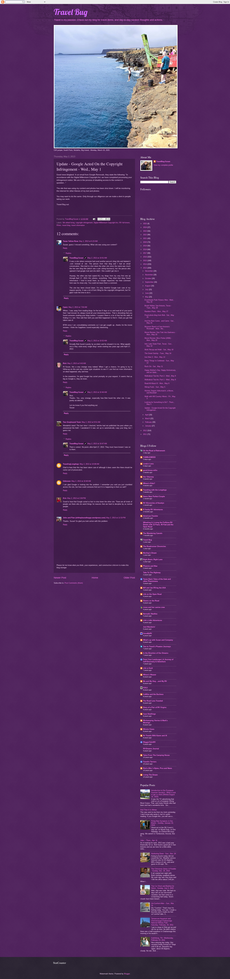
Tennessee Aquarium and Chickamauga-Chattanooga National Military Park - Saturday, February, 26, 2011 (162, 922)
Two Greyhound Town (72, 422)
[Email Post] (94, 219)
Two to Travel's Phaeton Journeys (157, 647)
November (149, 275)
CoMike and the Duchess (153, 694)
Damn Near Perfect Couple (154, 496)
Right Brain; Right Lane (152, 559)
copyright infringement (84, 223)
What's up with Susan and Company (158, 640)
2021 (145, 238)
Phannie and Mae (150, 566)
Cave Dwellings (149, 714)
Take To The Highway (152, 573)
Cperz (65, 307)
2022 (145, 235)
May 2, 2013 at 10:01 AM (97, 258)
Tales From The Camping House (156, 755)
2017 (145, 253)
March (147, 418)
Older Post (129, 577)
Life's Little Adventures (152, 620)
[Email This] (98, 219)
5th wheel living (69, 223)
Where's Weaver (149, 675)
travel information (78, 225)
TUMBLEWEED (149, 457)
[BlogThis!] (101, 219)
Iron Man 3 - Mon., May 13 (155, 357)
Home (95, 577)
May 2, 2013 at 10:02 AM (97, 341)
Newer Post (60, 577)
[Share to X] (103, 219)
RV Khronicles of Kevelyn (153, 503)
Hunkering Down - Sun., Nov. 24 (163, 854)
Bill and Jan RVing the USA (154, 588)
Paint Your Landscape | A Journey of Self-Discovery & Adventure (158, 660)
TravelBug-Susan (76, 258)
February (148, 422)
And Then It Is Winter (148, 810)
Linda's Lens (148, 464)
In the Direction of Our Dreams (155, 653)
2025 (145, 224)
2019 (145, 246)
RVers (59, 225)
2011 (145, 434)
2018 (145, 249)
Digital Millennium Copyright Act (106, 223)
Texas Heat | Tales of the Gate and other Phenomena (157, 580)
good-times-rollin (150, 470)
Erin (64, 498)
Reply (65, 248)
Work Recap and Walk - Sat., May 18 (159, 350)
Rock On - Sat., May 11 (154, 366)
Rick (65, 363)
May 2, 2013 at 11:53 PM (116, 518)
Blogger (127, 974)
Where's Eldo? (149, 483)
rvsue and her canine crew (154, 607)
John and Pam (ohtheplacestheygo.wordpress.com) (84, 518)
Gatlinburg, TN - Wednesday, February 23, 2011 (162, 939)
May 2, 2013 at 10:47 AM (97, 444)
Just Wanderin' (149, 627)
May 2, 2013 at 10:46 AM (97, 392)
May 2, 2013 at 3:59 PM (76, 498)
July (147, 290)
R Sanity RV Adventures (153, 510)
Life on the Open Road (152, 594)
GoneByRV (147, 633)
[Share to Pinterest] (109, 219)
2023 (145, 231)
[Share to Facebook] (106, 219)
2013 (145, 268)
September (149, 282)
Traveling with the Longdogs (155, 490)
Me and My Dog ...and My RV (155, 681)
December (149, 271)
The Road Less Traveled (153, 701)
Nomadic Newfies (150, 614)
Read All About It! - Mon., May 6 (157, 383)
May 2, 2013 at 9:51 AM (91, 422)
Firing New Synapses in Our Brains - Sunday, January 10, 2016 (162, 823)
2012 (145, 430)
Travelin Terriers (149, 762)
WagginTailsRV (149, 742)
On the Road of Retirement (154, 451)
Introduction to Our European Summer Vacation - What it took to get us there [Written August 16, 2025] (163, 793)
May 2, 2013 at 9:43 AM (76, 363)
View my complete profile (163, 165)
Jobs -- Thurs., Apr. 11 (148, 840)
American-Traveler (150, 516)
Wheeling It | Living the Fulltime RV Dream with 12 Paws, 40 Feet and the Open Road (158, 524)
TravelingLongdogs (71, 464)
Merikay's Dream (150, 553)
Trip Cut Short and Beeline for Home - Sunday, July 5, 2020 (162, 887)
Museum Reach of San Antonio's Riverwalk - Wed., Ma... (157, 328)
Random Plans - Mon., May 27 (156, 311)
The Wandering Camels (152, 533)
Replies (68, 253)
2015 (145, 261)
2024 (145, 227)
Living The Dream (150, 775)
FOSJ (145, 688)
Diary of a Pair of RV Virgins (154, 707)
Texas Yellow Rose (70, 241)
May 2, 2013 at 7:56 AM (78, 307)
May (147, 297)
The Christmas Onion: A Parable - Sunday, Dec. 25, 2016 (163, 870)
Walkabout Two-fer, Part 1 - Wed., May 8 (160, 380)
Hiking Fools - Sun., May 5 (155, 387)
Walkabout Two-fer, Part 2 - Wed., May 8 (160, 376)
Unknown (67, 481)
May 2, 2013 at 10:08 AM (89, 464)
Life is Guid (148, 668)
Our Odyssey (148, 477)
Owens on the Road (151, 601)
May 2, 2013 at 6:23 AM (88, 241)
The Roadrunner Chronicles (154, 546)
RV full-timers (124, 223)
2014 (145, 264)
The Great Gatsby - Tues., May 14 (158, 353)
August (148, 286)
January (148, 426)
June (147, 293)
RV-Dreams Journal (151, 749)
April (147, 415)
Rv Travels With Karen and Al (155, 736)
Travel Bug (71, 12)
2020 (145, 242)
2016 (145, 257)
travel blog (66, 225)
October (148, 278)
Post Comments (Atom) (74, 583)
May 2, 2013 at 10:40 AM (81, 481)
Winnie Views (148, 729)
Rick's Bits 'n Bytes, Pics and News (157, 768)
